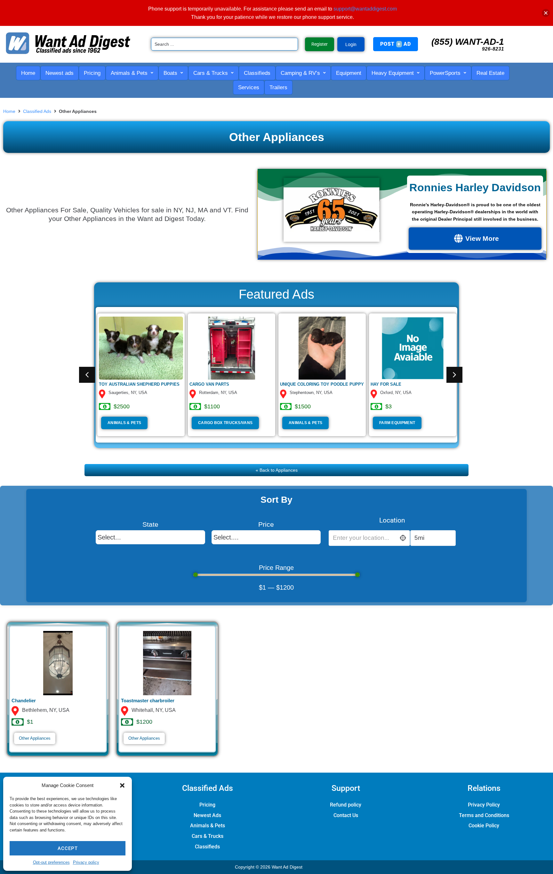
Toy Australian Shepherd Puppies (139, 384)
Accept (68, 848)
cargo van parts (209, 384)
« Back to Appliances (277, 470)
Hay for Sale (386, 384)
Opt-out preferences (51, 862)
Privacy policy (86, 862)
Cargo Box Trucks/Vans (225, 423)
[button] (122, 785)
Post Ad (395, 44)
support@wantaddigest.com (365, 9)
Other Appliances (35, 738)
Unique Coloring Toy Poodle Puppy (322, 384)
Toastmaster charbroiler (147, 700)
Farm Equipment (397, 423)
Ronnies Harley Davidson (475, 187)
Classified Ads (37, 111)
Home (9, 111)
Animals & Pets (124, 423)
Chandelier (24, 700)
